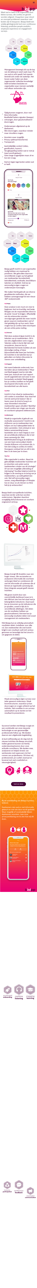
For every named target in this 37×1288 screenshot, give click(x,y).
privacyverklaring (9, 817)
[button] (33, 2)
